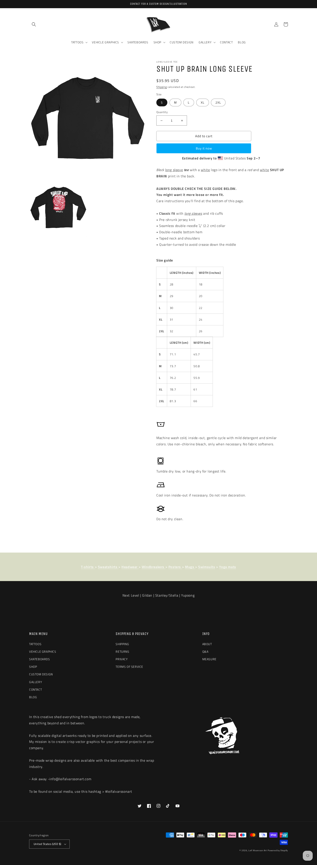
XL (202, 102)
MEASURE (209, 659)
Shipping (161, 87)
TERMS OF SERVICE (129, 666)
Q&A (205, 651)
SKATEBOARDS (39, 659)
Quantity (162, 112)
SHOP (33, 666)
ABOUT (207, 644)
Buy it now (204, 148)
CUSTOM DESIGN (41, 674)
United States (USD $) (47, 844)
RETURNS (122, 651)
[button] (34, 24)
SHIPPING (122, 644)
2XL (218, 102)
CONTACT (35, 689)
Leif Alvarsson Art (257, 850)
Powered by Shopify (278, 850)
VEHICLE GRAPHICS (42, 651)
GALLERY (35, 682)
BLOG (33, 697)
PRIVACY (122, 659)
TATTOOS (35, 644)
